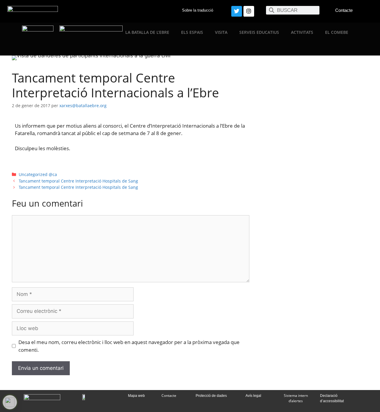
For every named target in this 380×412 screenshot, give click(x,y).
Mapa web (136, 396)
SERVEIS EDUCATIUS (259, 32)
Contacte (344, 10)
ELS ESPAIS (192, 32)
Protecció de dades (211, 396)
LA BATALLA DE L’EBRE (147, 32)
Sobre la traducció (197, 10)
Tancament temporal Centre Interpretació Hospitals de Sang (78, 181)
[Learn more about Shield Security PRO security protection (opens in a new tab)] (10, 402)
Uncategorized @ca (38, 174)
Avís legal (253, 396)
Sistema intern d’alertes (296, 398)
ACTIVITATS (302, 32)
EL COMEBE (336, 32)
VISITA (221, 32)
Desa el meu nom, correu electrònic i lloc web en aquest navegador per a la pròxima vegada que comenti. (129, 346)
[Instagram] (248, 11)
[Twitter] (236, 11)
